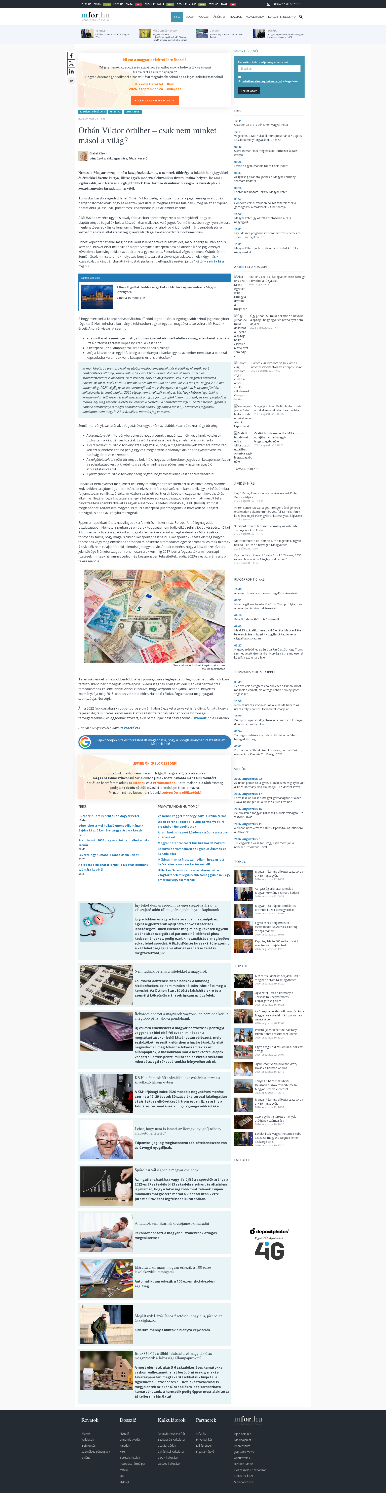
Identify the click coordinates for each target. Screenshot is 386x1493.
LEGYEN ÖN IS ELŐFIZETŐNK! (154, 763)
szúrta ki (214, 261)
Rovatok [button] (236, 16)
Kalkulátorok (255, 16)
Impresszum (242, 1446)
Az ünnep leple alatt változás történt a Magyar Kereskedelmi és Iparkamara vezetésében (279, 1015)
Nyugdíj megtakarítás (172, 1433)
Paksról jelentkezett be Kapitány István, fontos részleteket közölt (276, 1032)
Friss (177, 16)
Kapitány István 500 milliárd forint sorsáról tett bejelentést (276, 943)
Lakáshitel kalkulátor (171, 1451)
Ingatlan (125, 1445)
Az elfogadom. (268, 81)
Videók (190, 16)
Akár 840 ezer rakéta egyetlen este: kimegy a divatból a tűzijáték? (277, 279)
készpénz (115, 111)
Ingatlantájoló (205, 1451)
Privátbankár (204, 1439)
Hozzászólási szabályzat (250, 1470)
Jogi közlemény (244, 1452)
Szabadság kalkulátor (171, 1439)
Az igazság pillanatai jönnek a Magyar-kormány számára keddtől (277, 891)
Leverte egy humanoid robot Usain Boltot (108, 855)
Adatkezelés (242, 1458)
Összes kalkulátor (169, 1463)
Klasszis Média (243, 1464)
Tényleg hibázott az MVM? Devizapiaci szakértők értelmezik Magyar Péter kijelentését (276, 1085)
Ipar (122, 1476)
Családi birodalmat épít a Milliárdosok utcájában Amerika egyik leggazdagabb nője (278, 437)
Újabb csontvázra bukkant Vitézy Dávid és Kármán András (276, 1066)
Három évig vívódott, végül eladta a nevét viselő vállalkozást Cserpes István (276, 365)
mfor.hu (201, 1433)
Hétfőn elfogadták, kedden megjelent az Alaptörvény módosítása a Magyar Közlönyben (166, 289)
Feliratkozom (249, 91)
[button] (268, 4)
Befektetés (88, 1445)
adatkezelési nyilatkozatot (262, 81)
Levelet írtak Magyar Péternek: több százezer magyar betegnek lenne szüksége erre (278, 1138)
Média (124, 1470)
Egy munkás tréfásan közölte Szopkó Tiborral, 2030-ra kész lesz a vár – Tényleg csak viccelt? (268, 557)
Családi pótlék (167, 1445)
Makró (85, 1433)
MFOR (94, 17)
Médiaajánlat (242, 1440)
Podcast (203, 16)
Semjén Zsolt (133, 111)
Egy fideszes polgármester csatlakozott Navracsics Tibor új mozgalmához (276, 927)
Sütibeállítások (243, 1482)
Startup (124, 1482)
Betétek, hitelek (130, 1457)
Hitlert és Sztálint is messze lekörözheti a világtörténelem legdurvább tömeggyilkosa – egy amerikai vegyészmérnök (194, 875)
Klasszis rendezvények (282, 16)
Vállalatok (87, 1439)
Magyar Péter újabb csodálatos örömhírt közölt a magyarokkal (275, 908)
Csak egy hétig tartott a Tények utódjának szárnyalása (275, 1118)
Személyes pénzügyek (92, 111)
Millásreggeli (204, 1445)
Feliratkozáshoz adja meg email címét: (264, 62)
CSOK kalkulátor (168, 1457)
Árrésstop (220, 16)
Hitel (122, 1451)
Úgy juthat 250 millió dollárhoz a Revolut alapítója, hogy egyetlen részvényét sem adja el (276, 320)
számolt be (202, 718)
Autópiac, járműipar (132, 1463)
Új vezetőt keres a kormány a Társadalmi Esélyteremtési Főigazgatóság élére (274, 997)
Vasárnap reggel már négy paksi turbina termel (192, 816)
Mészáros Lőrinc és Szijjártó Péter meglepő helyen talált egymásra (277, 978)
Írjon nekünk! (242, 1434)
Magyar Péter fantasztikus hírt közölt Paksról (191, 843)
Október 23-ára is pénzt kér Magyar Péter (108, 816)
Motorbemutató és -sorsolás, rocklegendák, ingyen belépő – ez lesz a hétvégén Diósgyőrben (267, 543)
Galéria (85, 1457)
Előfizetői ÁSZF (244, 1476)
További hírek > (246, 469)
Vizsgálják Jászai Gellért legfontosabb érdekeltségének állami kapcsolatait (278, 408)
